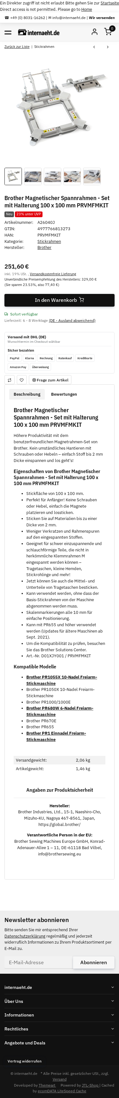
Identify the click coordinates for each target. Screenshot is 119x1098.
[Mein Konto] (94, 32)
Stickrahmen (49, 241)
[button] (108, 32)
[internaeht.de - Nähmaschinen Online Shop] (39, 32)
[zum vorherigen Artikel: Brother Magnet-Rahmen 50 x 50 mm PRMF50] (94, 47)
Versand (60, 1079)
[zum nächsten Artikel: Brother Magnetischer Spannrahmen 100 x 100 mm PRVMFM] (108, 47)
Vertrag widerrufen (25, 1060)
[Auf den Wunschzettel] (22, 379)
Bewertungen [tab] (64, 394)
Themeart (47, 1085)
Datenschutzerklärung (24, 936)
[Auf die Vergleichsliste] (9, 379)
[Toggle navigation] (7, 32)
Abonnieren (93, 962)
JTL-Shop (90, 1085)
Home (86, 9)
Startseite (110, 3)
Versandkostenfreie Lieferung (53, 273)
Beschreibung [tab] (27, 394)
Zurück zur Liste (17, 46)
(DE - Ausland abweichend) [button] (72, 320)
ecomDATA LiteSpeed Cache (62, 1090)
